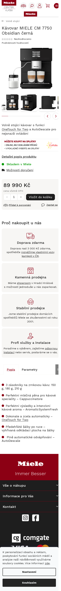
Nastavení (29, 571)
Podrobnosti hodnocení (15, 42)
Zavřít (45, 207)
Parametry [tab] (29, 369)
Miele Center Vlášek (35, 518)
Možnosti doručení (19, 170)
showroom (24, 283)
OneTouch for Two (15, 129)
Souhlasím (29, 582)
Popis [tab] (11, 369)
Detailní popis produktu (19, 156)
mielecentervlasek (25, 516)
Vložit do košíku (40, 197)
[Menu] (56, 5)
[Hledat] (31, 5)
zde (47, 563)
